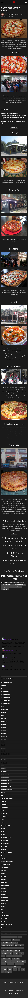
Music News (4, 840)
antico (6, 582)
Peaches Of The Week (7, 861)
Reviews (3, 876)
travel (22, 969)
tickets (3, 903)
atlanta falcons (5, 942)
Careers (16, 982)
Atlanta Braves (5, 691)
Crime (3, 745)
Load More (14, 127)
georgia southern (6, 958)
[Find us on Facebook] (9, 994)
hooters (4, 964)
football (8, 956)
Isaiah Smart (11, 964)
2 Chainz (4, 937)
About (5, 982)
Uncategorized (5, 915)
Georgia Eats (5, 778)
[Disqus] (14, 614)
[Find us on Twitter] (11, 994)
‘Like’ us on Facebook (14, 571)
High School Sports (7, 798)
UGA (2, 912)
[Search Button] (26, 2)
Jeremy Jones (9, 14)
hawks (23, 961)
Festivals (4, 763)
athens (3, 939)
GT (2, 796)
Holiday (3, 801)
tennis (15, 969)
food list (19, 587)
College (3, 724)
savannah (4, 969)
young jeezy (9, 972)
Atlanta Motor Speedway (7, 945)
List (2, 819)
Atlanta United (5, 703)
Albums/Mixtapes (6, 682)
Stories (3, 891)
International (5, 805)
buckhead (9, 950)
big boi (21, 947)
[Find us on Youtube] (15, 994)
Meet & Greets (5, 825)
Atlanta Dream (5, 694)
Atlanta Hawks (5, 700)
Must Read (4, 846)
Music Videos (5, 843)
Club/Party (4, 721)
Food (3, 956)
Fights (3, 766)
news (19, 966)
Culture (3, 748)
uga (3, 972)
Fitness (3, 769)
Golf (11, 961)
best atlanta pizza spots (19, 584)
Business (3, 712)
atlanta (8, 939)
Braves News (4, 709)
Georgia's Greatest (7, 790)
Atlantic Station (19, 945)
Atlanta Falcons (6, 697)
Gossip (3, 793)
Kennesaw (4, 813)
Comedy (3, 733)
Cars (2, 715)
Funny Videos (5, 775)
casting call (17, 950)
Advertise (11, 982)
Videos (3, 921)
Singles (3, 879)
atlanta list (12, 582)
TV (2, 909)
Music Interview (6, 837)
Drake (10, 953)
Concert (3, 739)
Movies (3, 831)
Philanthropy (5, 867)
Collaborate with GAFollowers (10, 113)
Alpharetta (10, 937)
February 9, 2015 (19, 14)
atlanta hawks (14, 942)
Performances (5, 864)
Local (3, 822)
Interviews (4, 807)
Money (3, 828)
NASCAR (14, 966)
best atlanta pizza (6, 584)
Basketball (4, 947)
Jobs (2, 810)
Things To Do (5, 900)
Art (2, 688)
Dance (3, 751)
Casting (3, 718)
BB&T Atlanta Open (13, 947)
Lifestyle (4, 816)
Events (3, 757)
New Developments (7, 852)
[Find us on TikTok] (17, 994)
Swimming (4, 894)
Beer (2, 706)
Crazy (3, 742)
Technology (4, 897)
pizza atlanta (5, 589)
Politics (3, 873)
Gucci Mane (17, 961)
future (13, 956)
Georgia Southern (6, 781)
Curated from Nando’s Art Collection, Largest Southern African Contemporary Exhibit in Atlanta (14, 117)
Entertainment (5, 754)
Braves (3, 950)
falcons (15, 953)
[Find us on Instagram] (13, 994)
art (15, 937)
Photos (3, 870)
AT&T (19, 937)
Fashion (3, 760)
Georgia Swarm (5, 784)
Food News (4, 772)
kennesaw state (19, 964)
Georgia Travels (6, 787)
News (2, 855)
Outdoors (4, 858)
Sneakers (4, 882)
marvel (3, 966)
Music (3, 834)
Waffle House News (6, 924)
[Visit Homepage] (14, 2)
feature (21, 953)
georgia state (15, 958)
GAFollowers (11, 990)
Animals (3, 685)
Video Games (4, 918)
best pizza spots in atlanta (8, 587)
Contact (21, 982)
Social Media (5, 885)
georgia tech (5, 961)
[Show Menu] (2, 2)
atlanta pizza (20, 582)
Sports (3, 888)
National (4, 849)
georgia (19, 956)
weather (3, 927)
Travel (3, 906)
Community (4, 736)
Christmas (4, 953)
